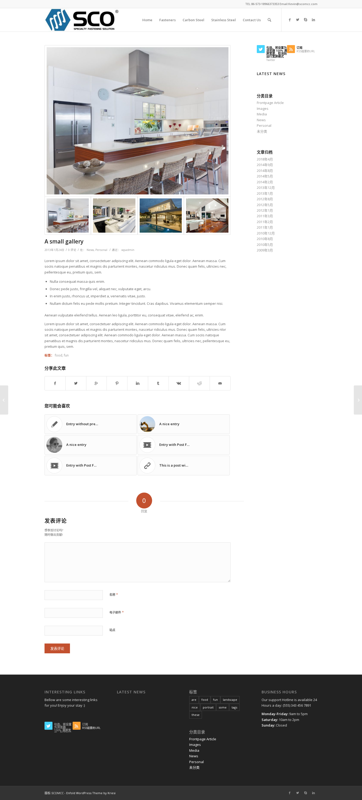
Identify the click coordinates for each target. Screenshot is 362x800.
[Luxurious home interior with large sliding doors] (207, 215)
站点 (112, 630)
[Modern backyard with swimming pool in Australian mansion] (161, 215)
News (90, 250)
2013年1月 (265, 193)
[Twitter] (298, 20)
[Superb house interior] (114, 215)
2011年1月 (265, 227)
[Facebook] (290, 20)
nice (195, 707)
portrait (208, 707)
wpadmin (127, 250)
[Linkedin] (313, 20)
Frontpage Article (270, 102)
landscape (230, 700)
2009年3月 (265, 250)
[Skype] (306, 20)
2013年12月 (266, 187)
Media (262, 114)
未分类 (262, 131)
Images (262, 108)
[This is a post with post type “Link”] (4, 400)
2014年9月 (265, 164)
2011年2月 (265, 221)
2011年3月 (265, 216)
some (223, 707)
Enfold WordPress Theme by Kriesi (91, 793)
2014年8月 (265, 170)
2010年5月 (265, 244)
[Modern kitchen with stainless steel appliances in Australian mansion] (138, 121)
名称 (113, 594)
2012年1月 (265, 210)
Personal (101, 250)
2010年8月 (265, 238)
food (58, 355)
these (196, 715)
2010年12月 (266, 233)
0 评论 (72, 250)
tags (234, 707)
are (194, 700)
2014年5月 (265, 176)
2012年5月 (265, 204)
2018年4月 (265, 159)
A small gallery (64, 241)
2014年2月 (265, 182)
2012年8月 (265, 199)
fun (66, 355)
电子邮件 (116, 612)
